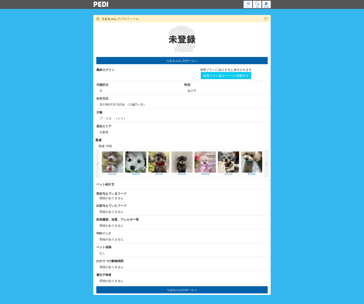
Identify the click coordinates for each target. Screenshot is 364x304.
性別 (187, 85)
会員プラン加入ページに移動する (226, 75)
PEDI (100, 4)
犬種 (99, 112)
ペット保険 (103, 247)
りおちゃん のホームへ (182, 60)
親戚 (99, 140)
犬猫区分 (102, 85)
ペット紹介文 (105, 184)
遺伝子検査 (103, 275)
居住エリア (103, 126)
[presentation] (98, 163)
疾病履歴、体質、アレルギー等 (117, 219)
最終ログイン (105, 70)
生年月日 (102, 98)
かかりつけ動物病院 (110, 261)
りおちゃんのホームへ (182, 290)
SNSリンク (103, 233)
